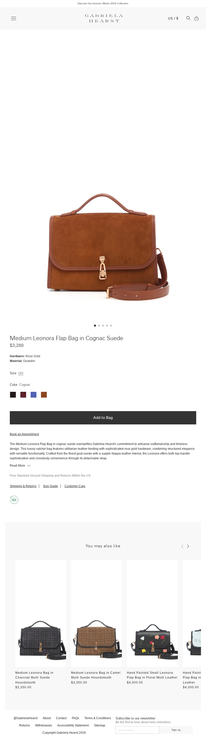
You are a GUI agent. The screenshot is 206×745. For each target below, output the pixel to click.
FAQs (75, 718)
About (47, 718)
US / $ (173, 18)
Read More (18, 465)
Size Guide (50, 486)
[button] (95, 326)
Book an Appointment (24, 434)
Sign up (176, 729)
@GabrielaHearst (25, 718)
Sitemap (99, 725)
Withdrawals (43, 725)
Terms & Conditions (97, 718)
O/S (20, 373)
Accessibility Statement (73, 725)
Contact (61, 718)
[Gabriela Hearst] (104, 18)
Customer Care (75, 486)
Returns (24, 725)
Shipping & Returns (23, 486)
